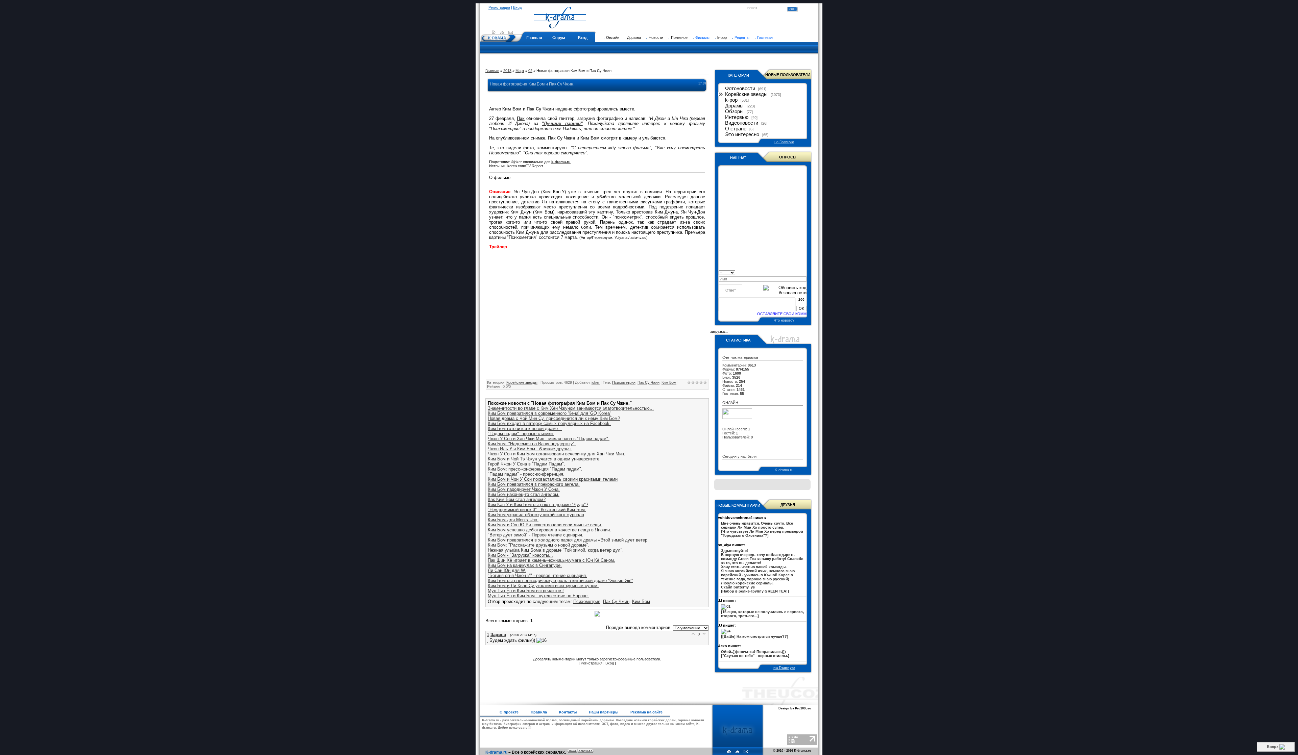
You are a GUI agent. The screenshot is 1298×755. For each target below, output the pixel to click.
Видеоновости (741, 123)
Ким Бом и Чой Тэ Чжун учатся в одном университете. (544, 458)
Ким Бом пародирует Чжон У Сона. (524, 489)
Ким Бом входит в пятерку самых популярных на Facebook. (549, 423)
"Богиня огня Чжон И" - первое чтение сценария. (537, 575)
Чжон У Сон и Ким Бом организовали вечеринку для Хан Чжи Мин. (556, 453)
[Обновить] (804, 272)
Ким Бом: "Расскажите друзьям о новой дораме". (539, 545)
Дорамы (734, 105)
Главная (534, 37)
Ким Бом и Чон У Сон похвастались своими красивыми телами (553, 479)
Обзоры (734, 111)
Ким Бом (669, 382)
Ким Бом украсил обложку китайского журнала (536, 514)
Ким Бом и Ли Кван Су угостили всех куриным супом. (543, 585)
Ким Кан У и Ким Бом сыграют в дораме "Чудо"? (538, 504)
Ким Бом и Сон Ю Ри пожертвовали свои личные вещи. (545, 524)
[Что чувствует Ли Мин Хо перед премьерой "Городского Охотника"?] (762, 529)
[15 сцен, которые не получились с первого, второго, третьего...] (762, 614)
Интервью (736, 117)
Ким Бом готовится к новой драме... (525, 428)
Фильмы (702, 37)
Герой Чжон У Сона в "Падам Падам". (526, 464)
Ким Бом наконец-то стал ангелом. (523, 494)
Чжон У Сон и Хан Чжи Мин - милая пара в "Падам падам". (548, 438)
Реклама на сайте (646, 712)
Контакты (568, 712)
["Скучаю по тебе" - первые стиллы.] (755, 654)
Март (519, 71)
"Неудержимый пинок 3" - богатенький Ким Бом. (537, 509)
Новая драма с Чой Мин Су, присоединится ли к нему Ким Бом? (554, 418)
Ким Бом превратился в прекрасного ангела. (534, 484)
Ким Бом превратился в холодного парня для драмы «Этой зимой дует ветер (567, 540)
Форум (558, 37)
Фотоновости (740, 88)
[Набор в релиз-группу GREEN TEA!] (762, 571)
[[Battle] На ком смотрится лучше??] (754, 636)
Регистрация (499, 7)
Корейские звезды (521, 382)
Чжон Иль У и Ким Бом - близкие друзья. (530, 448)
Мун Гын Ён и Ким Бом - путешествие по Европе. (538, 595)
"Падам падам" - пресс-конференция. (526, 474)
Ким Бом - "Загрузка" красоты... (520, 555)
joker (596, 382)
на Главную (784, 142)
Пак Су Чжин (648, 382)
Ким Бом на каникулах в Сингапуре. (525, 565)
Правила (539, 712)
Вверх (1273, 747)
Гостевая (765, 37)
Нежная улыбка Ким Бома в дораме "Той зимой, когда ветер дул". (556, 550)
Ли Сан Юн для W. (507, 570)
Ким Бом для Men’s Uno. (513, 519)
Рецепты (742, 37)
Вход (517, 7)
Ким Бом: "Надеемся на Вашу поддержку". (532, 443)
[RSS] (502, 32)
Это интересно (742, 134)
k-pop (731, 100)
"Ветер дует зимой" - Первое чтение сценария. (535, 534)
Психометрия (623, 382)
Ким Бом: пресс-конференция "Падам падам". (535, 469)
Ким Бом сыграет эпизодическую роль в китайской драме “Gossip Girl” (560, 580)
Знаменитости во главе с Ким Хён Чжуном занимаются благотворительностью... (571, 408)
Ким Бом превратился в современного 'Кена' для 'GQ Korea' (549, 413)
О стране (735, 128)
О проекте (509, 712)
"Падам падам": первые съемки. (521, 433)
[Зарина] (488, 640)
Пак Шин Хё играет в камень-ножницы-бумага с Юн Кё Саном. (551, 560)
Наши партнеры (603, 712)
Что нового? (784, 320)
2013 (507, 71)
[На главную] (560, 25)
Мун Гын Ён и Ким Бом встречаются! (526, 590)
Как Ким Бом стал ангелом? (517, 499)
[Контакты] (510, 32)
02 (530, 71)
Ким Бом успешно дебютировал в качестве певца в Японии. (549, 529)
